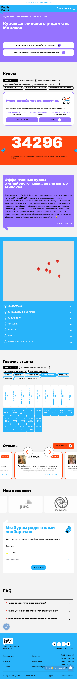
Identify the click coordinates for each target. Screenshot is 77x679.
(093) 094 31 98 (45, 2)
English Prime (8, 17)
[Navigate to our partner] (19, 504)
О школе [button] (6, 667)
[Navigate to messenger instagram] (59, 644)
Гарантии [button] (36, 656)
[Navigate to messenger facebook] (68, 644)
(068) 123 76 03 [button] (67, 661)
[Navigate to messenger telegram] (54, 644)
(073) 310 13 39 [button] (67, 658)
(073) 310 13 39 (31, 2)
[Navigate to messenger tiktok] (64, 644)
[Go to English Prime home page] (6, 8)
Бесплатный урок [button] (39, 667)
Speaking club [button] (8, 656)
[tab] (10, 80)
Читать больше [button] (63, 223)
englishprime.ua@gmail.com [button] (63, 648)
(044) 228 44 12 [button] (67, 655)
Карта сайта (31, 676)
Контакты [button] (7, 661)
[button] (64, 8)
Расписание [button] (37, 661)
